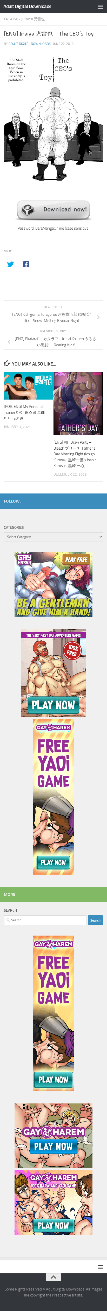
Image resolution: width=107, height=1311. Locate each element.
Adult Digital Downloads (27, 6)
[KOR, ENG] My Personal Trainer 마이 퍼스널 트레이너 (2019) (24, 412)
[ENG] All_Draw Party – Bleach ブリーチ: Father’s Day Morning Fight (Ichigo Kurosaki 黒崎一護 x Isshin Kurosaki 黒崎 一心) (75, 454)
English (11, 19)
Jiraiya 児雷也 (33, 19)
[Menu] (100, 6)
